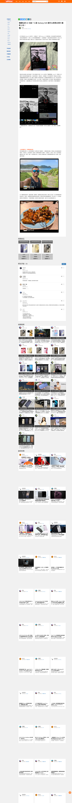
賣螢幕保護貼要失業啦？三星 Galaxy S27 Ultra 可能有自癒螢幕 (57, 534)
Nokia (9, 38)
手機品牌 (9, 19)
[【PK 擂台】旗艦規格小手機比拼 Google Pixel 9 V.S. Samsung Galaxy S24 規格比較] (26, 351)
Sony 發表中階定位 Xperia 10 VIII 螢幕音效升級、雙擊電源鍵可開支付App (42, 534)
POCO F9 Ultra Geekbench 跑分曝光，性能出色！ (26, 738)
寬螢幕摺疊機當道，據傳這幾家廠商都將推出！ (58, 772)
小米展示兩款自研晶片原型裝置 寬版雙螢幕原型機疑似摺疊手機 (42, 500)
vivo (8, 26)
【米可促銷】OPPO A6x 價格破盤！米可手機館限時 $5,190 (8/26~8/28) (26, 466)
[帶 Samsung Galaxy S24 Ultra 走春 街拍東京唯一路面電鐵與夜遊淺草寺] (26, 386)
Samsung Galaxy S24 (36, 241)
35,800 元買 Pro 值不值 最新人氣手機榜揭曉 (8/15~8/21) (41, 772)
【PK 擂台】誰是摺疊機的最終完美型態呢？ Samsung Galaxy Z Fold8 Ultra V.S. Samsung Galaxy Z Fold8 (58, 704)
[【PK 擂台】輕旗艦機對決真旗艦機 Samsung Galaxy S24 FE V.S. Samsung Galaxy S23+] (58, 333)
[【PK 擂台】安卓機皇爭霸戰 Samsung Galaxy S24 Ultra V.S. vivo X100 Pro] (58, 403)
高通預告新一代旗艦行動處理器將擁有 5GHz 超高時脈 (42, 466)
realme (9, 31)
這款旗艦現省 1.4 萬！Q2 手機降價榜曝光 (41, 568)
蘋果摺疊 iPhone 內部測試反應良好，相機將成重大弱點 (25, 704)
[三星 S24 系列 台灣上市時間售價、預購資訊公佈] (26, 439)
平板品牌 (9, 48)
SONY (9, 24)
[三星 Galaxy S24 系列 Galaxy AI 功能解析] (58, 421)
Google (9, 35)
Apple (9, 22)
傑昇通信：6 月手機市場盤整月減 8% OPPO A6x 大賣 (57, 568)
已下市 (24, 254)
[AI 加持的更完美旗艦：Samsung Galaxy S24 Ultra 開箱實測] (26, 403)
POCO (9, 37)
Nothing (9, 42)
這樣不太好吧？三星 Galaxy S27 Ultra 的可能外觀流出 (57, 670)
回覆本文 (63, 264)
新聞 (16, 1)
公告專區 (9, 59)
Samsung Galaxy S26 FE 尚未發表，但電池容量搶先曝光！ (41, 602)
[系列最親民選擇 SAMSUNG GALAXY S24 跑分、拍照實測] (42, 386)
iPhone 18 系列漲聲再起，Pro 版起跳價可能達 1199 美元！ (58, 500)
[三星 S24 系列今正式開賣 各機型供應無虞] (58, 386)
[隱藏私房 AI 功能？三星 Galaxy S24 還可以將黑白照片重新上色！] (58, 368)
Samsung (9, 20)
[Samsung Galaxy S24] (35, 248)
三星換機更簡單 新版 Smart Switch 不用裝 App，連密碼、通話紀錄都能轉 (58, 466)
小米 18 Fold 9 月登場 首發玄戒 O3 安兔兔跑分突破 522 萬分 (25, 602)
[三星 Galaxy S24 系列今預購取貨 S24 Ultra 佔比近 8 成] (42, 403)
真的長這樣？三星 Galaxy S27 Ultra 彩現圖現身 (25, 500)
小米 (8, 33)
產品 (26, 1)
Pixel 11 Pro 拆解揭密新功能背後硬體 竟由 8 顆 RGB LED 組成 (58, 636)
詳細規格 (24, 256)
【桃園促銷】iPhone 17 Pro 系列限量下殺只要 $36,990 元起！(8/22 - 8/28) (58, 738)
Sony (43, 523)
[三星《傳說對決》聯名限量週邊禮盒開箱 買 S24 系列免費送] (42, 368)
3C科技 (8, 56)
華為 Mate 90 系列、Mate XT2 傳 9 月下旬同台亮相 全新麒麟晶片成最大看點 (58, 602)
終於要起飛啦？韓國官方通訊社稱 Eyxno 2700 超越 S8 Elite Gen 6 (25, 568)
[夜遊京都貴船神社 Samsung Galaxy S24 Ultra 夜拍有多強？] (42, 333)
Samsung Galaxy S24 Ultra (47, 241)
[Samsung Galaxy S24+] (24, 248)
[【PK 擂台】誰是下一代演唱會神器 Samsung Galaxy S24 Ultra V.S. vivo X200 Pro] (26, 333)
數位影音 (27, 761)
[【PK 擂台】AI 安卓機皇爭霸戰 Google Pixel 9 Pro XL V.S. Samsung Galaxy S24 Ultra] (42, 351)
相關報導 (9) (35, 258)
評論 (70, 792)
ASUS (8, 29)
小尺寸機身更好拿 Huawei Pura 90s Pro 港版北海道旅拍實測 (41, 704)
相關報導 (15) (47, 258)
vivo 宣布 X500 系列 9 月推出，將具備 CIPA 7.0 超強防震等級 (42, 636)
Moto (8, 40)
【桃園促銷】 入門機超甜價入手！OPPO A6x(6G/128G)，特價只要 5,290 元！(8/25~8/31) (25, 534)
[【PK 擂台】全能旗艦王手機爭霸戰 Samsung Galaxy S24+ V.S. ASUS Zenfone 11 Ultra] (26, 368)
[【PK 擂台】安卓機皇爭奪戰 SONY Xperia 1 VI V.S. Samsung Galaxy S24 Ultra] (58, 351)
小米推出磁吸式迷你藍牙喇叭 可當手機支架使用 (26, 772)
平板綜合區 (28, 659)
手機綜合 (9, 44)
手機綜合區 (44, 455)
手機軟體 (9, 54)
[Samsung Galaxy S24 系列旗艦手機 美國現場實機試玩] (42, 421)
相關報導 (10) (24, 258)
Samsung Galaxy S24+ (24, 241)
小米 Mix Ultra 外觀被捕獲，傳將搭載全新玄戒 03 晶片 (42, 670)
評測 (19, 1)
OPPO (9, 27)
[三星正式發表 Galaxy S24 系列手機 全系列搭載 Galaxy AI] (26, 421)
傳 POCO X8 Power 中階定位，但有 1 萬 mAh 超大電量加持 (42, 738)
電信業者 (9, 51)
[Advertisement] (40, 140)
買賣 (29, 1)
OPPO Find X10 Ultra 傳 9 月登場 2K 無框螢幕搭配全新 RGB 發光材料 (26, 636)
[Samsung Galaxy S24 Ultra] (47, 248)
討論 (23, 1)
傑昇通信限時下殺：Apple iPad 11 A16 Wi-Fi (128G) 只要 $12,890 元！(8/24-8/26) (26, 670)
